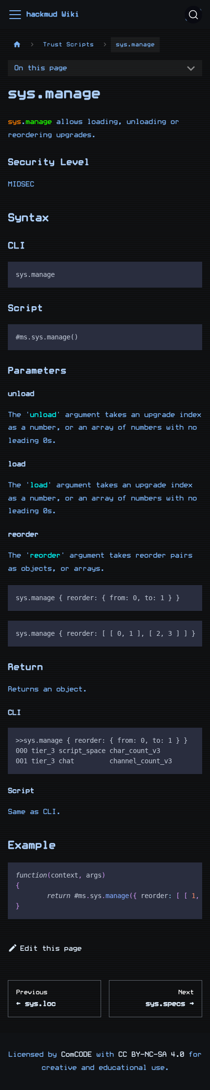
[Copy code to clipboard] (190, 274)
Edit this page (51, 948)
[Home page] (17, 44)
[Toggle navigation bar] (15, 14)
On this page (40, 68)
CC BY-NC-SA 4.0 (151, 1054)
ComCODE (76, 1054)
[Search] (193, 14)
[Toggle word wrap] (172, 633)
